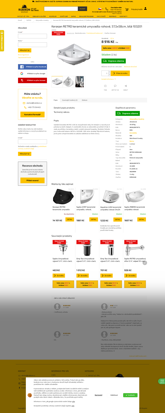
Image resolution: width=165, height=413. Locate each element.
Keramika (133, 133)
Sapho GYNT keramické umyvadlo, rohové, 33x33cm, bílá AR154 (85, 208)
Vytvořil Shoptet (141, 408)
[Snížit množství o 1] (109, 74)
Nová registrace (23, 55)
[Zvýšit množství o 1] (109, 72)
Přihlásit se (24, 50)
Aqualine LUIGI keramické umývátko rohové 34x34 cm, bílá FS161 (110, 208)
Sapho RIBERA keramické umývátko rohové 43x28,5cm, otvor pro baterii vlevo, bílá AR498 (134, 208)
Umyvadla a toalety (137, 119)
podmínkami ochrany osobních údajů (32, 147)
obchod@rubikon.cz (28, 375)
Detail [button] (69, 219)
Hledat (82, 9)
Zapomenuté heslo (24, 58)
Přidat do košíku (121, 73)
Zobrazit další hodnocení (137, 356)
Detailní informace (107, 79)
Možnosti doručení (130, 67)
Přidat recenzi (32, 180)
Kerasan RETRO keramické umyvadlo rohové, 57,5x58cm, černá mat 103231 (63, 208)
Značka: (110, 33)
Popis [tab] (56, 100)
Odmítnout (114, 395)
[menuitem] (23, 16)
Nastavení (98, 395)
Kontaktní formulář (32, 114)
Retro (132, 141)
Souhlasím (131, 395)
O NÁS (53, 375)
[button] (63, 219)
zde (73, 401)
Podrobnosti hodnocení (95, 33)
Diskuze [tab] (84, 100)
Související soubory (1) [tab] (69, 100)
